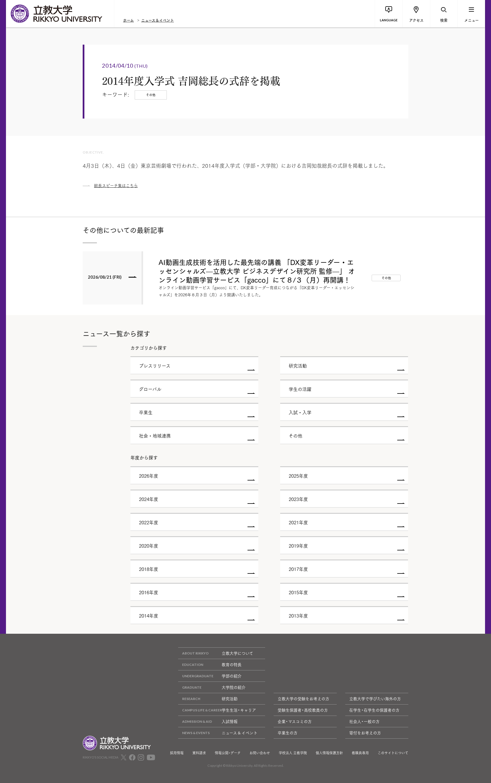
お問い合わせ (259, 752)
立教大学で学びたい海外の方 (375, 698)
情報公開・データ (228, 752)
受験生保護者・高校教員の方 (303, 710)
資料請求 (199, 752)
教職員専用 (360, 752)
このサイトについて (393, 752)
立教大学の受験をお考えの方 (303, 698)
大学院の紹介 (234, 687)
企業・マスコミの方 (295, 721)
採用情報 (177, 752)
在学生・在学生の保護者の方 (374, 710)
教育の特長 (232, 664)
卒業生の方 (287, 733)
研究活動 (230, 698)
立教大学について (237, 653)
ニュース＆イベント (157, 20)
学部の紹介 (232, 676)
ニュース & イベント (239, 733)
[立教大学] (60, 13)
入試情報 (230, 721)
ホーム (128, 20)
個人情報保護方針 (329, 752)
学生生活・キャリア (239, 710)
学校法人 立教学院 (293, 752)
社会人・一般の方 (364, 721)
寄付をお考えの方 (365, 733)
